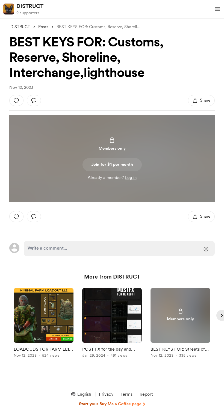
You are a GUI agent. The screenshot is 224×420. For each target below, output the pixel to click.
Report (146, 394)
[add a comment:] (34, 100)
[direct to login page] (119, 248)
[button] (217, 9)
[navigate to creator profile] (8, 9)
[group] (43, 324)
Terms (126, 394)
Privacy (106, 394)
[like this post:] (16, 100)
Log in (131, 177)
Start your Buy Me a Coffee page (110, 403)
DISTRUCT (29, 6)
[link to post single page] (43, 324)
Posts (43, 26)
